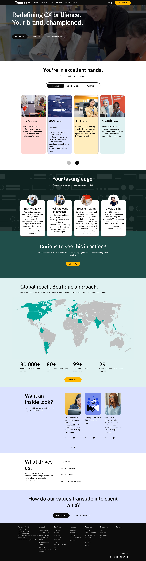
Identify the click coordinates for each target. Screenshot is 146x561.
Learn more (72, 379)
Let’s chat (20, 36)
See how (73, 263)
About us (35, 36)
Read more (68, 440)
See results (61, 515)
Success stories (54, 36)
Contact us (123, 3)
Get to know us (83, 515)
